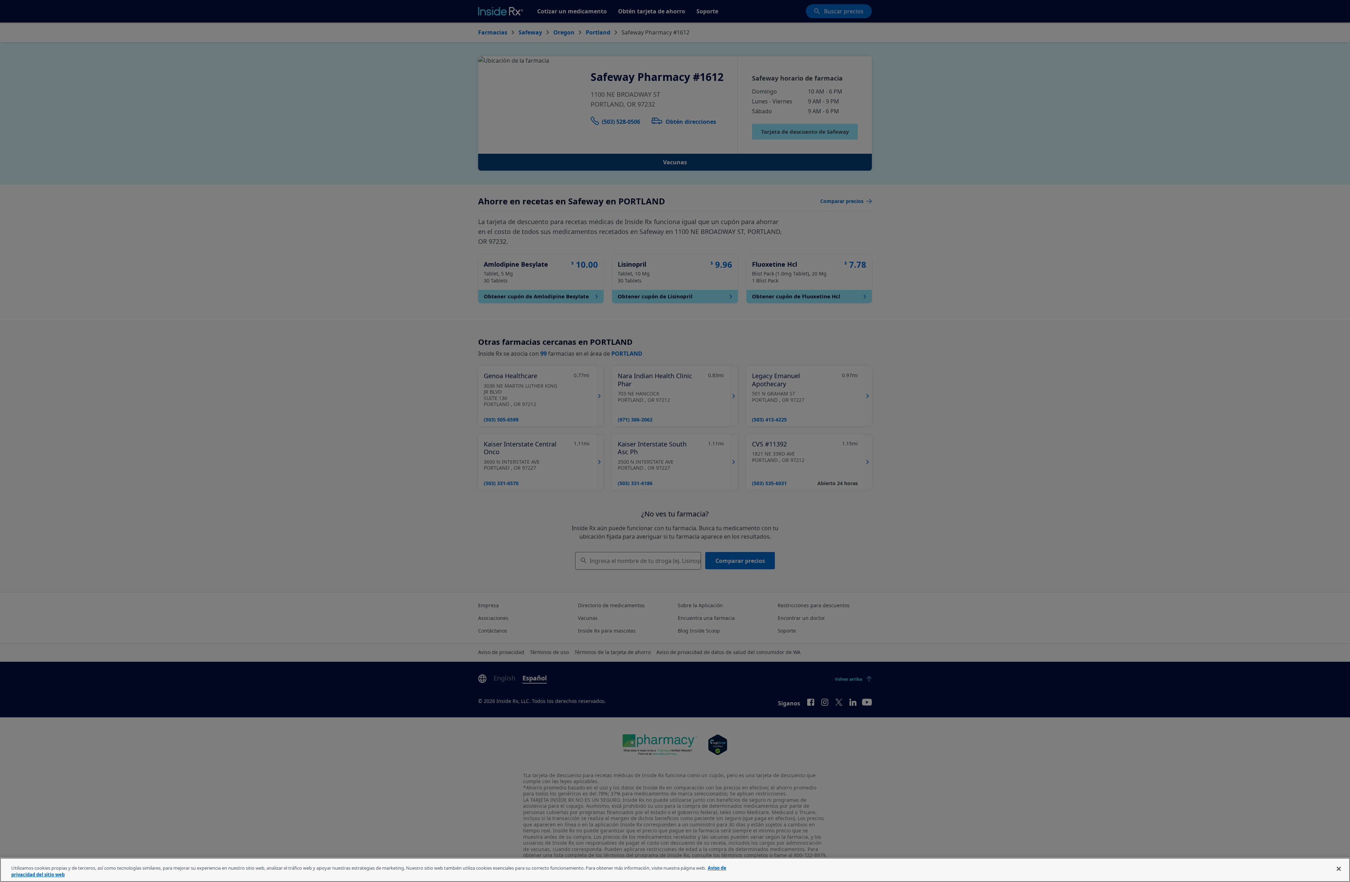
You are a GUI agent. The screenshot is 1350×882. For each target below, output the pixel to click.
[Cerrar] (1338, 869)
